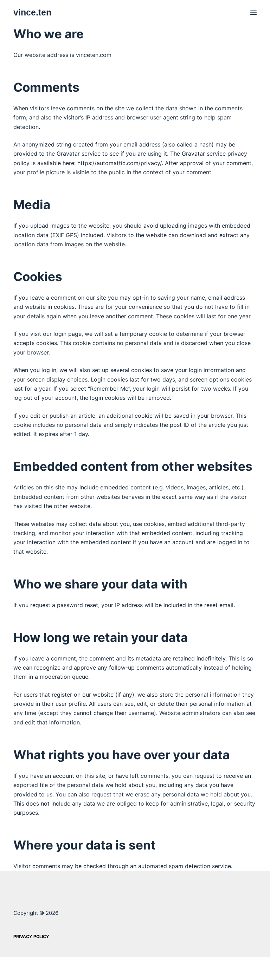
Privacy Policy (31, 936)
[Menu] (253, 12)
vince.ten (32, 12)
